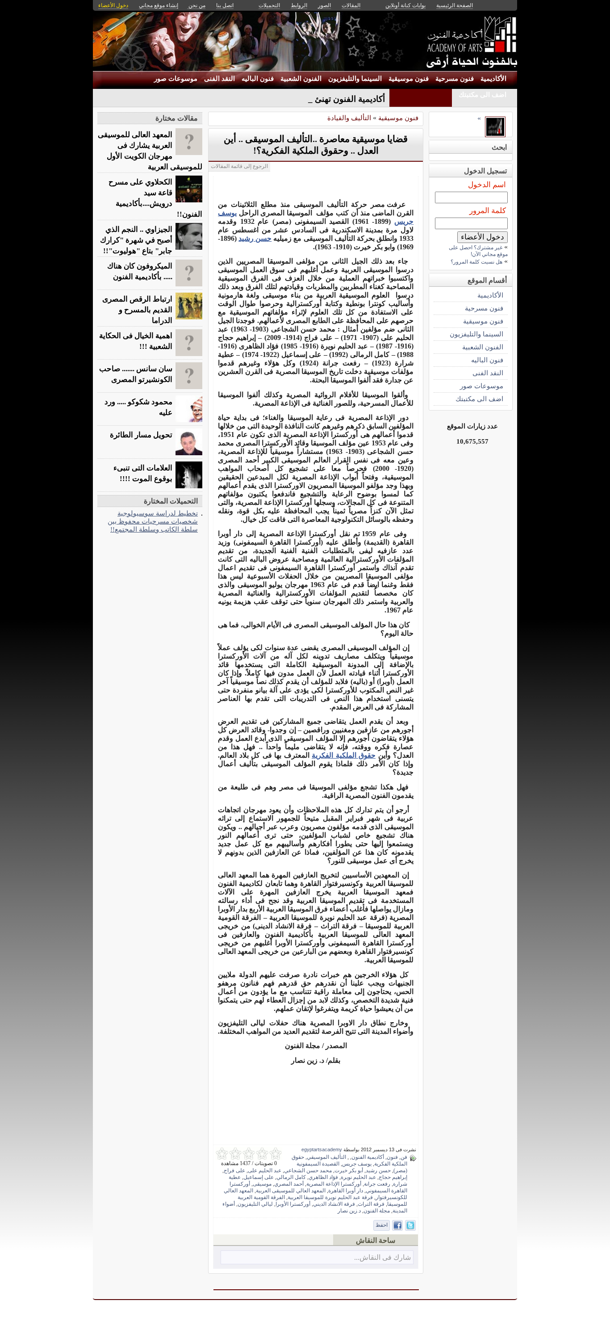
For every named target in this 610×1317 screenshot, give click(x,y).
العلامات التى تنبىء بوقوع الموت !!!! (142, 473)
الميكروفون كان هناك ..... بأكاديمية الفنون (139, 271)
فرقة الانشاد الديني (334, 1204)
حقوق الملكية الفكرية (344, 755)
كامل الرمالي (291, 1177)
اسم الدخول (487, 184)
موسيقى (262, 1184)
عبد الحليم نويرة (358, 1177)
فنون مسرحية (454, 78)
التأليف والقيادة (349, 118)
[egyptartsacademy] (495, 134)
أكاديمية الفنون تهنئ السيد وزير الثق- (320, 99)
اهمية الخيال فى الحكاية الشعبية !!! (135, 341)
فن (404, 1157)
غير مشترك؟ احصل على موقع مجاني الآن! (478, 250)
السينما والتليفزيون (355, 78)
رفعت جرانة (377, 1184)
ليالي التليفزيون (255, 1204)
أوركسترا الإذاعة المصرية (333, 1184)
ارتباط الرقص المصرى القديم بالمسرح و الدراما (137, 310)
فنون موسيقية (409, 78)
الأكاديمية (493, 78)
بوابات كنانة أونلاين (405, 5)
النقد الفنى (219, 78)
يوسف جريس (357, 1164)
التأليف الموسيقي (326, 1157)
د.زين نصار (349, 1211)
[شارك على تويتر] (410, 1225)
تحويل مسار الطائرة (141, 435)
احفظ (382, 1225)
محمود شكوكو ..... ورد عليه (138, 407)
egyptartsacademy (321, 1149)
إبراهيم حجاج (393, 1177)
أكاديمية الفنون (367, 1157)
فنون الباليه (258, 78)
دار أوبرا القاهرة (345, 1190)
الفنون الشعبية (301, 78)
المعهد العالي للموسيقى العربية (291, 1190)
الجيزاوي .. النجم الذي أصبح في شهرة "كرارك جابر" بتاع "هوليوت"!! (136, 240)
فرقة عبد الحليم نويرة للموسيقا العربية (330, 1197)
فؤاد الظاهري (323, 1177)
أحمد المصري (289, 1184)
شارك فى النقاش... (382, 1257)
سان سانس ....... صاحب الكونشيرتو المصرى (135, 374)
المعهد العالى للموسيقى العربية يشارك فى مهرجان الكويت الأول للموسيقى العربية (150, 150)
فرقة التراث (371, 1204)
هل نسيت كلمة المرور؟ (476, 262)
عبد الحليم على (264, 1170)
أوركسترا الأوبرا (293, 1204)
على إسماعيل (258, 1177)
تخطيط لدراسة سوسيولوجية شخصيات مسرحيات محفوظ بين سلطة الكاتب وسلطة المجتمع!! (153, 521)
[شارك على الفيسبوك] (397, 1225)
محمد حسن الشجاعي (308, 1170)
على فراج (234, 1170)
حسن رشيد (255, 238)
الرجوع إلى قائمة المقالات (239, 166)
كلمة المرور (487, 210)
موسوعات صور (175, 78)
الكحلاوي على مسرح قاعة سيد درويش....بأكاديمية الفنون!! (155, 198)
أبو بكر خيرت (348, 1170)
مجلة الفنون (376, 1211)
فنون (392, 1157)
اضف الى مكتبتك (482, 94)
